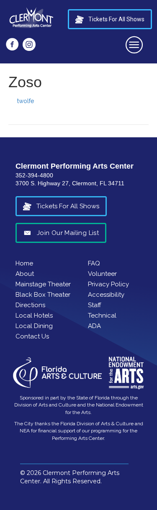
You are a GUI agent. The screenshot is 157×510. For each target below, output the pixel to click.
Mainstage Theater (43, 284)
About (24, 274)
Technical (102, 315)
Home (24, 263)
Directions (30, 305)
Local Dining (34, 326)
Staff (94, 305)
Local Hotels (34, 315)
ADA (94, 326)
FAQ (94, 263)
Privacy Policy (108, 284)
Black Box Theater (42, 294)
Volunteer (102, 274)
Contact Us (32, 336)
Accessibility (106, 294)
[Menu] (134, 44)
